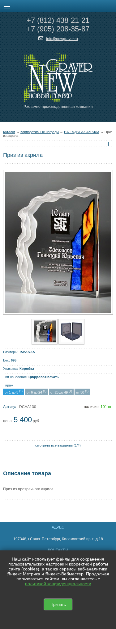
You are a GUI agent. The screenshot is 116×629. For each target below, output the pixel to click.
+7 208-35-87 (58, 29)
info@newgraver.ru (62, 39)
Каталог (9, 132)
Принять (58, 604)
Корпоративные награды (39, 132)
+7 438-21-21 (58, 20)
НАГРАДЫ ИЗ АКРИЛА (81, 132)
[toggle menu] (7, 6)
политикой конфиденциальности (58, 583)
